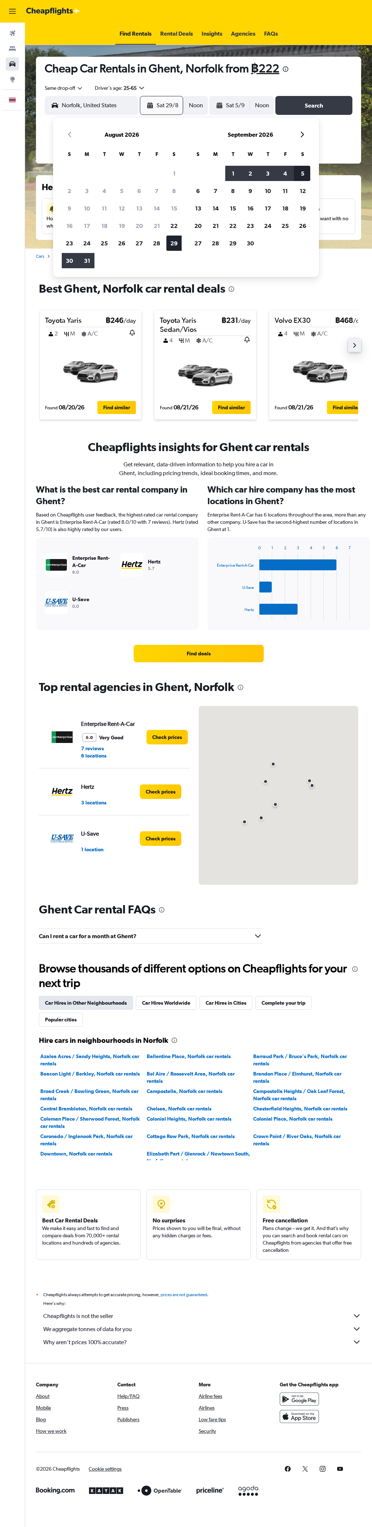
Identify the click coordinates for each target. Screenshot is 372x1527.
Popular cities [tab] (61, 1019)
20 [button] (139, 225)
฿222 (265, 68)
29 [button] (174, 243)
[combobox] (64, 88)
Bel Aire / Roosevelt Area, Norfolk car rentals (191, 1077)
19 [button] (122, 225)
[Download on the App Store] (299, 1416)
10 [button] (87, 208)
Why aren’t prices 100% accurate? (85, 1342)
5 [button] (122, 191)
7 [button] (156, 191)
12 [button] (122, 208)
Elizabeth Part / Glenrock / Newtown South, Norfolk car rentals (198, 1157)
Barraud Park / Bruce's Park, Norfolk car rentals (300, 1059)
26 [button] (121, 243)
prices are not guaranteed (184, 1294)
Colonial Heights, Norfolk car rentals (189, 1119)
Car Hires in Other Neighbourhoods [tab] (86, 1003)
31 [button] (87, 260)
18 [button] (104, 225)
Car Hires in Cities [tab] (226, 1003)
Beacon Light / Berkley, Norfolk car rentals (90, 1074)
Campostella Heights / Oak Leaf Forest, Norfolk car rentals (299, 1094)
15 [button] (174, 208)
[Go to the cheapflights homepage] (53, 11)
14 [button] (157, 208)
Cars (40, 256)
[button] (12, 11)
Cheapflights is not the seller (78, 1316)
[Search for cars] (12, 64)
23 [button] (69, 243)
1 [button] (174, 173)
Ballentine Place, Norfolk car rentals (189, 1056)
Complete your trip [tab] (284, 1003)
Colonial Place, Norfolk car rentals (292, 1119)
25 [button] (104, 243)
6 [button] (139, 191)
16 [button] (69, 225)
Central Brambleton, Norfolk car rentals (86, 1109)
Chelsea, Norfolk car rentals (179, 1109)
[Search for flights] (12, 33)
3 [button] (87, 191)
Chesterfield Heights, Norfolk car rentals (300, 1109)
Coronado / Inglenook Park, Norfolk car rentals (86, 1139)
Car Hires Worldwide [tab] (166, 1003)
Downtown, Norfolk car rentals (76, 1154)
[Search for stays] (12, 48)
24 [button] (86, 243)
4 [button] (104, 191)
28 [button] (156, 243)
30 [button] (69, 260)
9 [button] (69, 208)
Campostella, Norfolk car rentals (184, 1091)
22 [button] (174, 225)
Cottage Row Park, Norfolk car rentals (191, 1136)
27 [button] (139, 243)
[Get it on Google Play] (299, 1399)
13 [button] (139, 208)
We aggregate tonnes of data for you (87, 1329)
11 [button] (104, 208)
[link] (199, 653)
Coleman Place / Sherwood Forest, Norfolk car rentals (90, 1122)
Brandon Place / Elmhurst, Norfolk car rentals (297, 1077)
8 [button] (174, 191)
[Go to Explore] (12, 79)
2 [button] (69, 191)
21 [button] (157, 225)
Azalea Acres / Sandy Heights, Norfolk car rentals (89, 1059)
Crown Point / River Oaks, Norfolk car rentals (297, 1139)
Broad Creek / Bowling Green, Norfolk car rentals (89, 1094)
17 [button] (87, 225)
